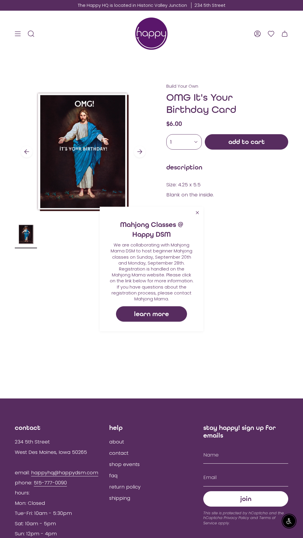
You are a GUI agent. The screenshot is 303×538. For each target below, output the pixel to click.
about (116, 441)
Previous (27, 152)
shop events (124, 464)
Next (140, 152)
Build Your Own (182, 86)
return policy (125, 486)
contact (118, 453)
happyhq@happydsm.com (64, 472)
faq (113, 475)
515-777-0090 (50, 482)
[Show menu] (18, 33)
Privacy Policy (236, 517)
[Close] (197, 213)
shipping (119, 498)
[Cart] (284, 33)
